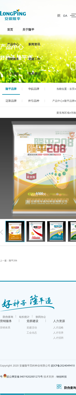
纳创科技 (61, 376)
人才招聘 (58, 337)
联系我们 (34, 73)
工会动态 (32, 332)
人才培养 (58, 332)
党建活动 (32, 327)
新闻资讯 (34, 44)
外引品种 (33, 101)
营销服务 (13, 59)
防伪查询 (8, 317)
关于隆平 (28, 29)
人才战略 (58, 327)
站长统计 (24, 317)
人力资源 (13, 73)
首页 (10, 29)
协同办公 (41, 317)
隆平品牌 (11, 89)
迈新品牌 (11, 101)
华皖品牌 (33, 89)
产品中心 (13, 44)
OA (65, 15)
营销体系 (5, 327)
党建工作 (34, 59)
